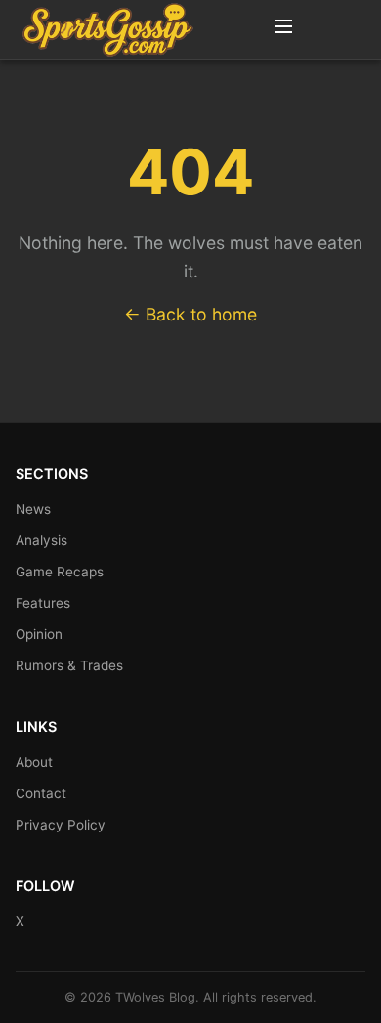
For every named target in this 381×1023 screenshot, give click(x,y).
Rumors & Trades (69, 665)
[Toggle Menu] (283, 29)
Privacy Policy (61, 824)
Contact (41, 793)
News (33, 509)
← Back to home (190, 314)
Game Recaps (60, 571)
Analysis (41, 540)
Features (43, 603)
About (34, 762)
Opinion (39, 634)
